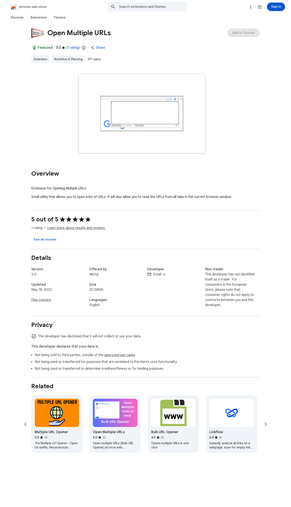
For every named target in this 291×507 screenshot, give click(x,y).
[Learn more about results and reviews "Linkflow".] (220, 437)
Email (157, 274)
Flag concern (41, 300)
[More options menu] (250, 7)
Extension (40, 59)
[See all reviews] (45, 239)
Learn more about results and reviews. (76, 228)
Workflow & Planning (68, 59)
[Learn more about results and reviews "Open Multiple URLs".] (104, 437)
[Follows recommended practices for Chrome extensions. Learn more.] (34, 48)
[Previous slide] (25, 424)
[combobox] (153, 6)
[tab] (17, 17)
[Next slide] (265, 424)
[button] (259, 7)
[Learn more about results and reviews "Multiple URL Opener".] (46, 437)
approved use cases (119, 355)
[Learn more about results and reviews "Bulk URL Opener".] (162, 437)
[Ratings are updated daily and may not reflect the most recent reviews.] (83, 47)
